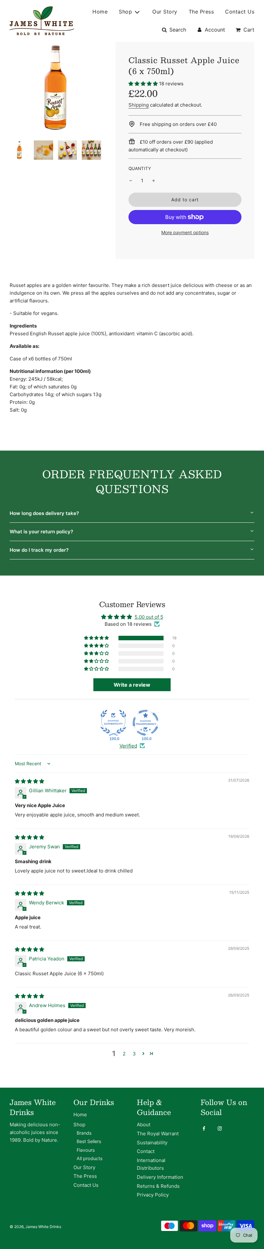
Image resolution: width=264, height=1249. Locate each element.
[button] (143, 84)
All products (89, 1158)
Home (100, 11)
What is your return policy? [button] (41, 532)
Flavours (86, 1150)
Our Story (164, 11)
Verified (128, 746)
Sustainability (152, 1142)
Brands (84, 1133)
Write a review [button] (132, 685)
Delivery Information (160, 1177)
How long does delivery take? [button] (44, 513)
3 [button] (134, 1054)
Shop (79, 1124)
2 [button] (124, 1054)
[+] (153, 180)
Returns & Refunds (158, 1186)
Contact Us (239, 11)
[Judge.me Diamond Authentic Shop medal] (113, 723)
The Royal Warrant (158, 1133)
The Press (201, 11)
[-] (130, 180)
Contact (146, 1151)
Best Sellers (89, 1141)
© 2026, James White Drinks (35, 1226)
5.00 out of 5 (149, 617)
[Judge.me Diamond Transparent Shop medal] (145, 723)
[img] (29, 781)
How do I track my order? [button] (39, 550)
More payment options (185, 232)
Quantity (139, 168)
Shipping (138, 105)
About (143, 1124)
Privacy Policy (153, 1195)
